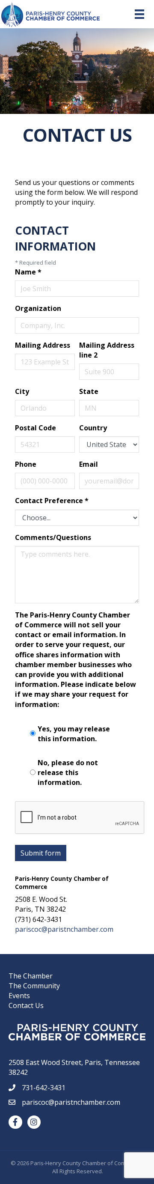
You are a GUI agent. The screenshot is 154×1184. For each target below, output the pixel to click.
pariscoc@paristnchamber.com (64, 929)
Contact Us (26, 1005)
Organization (38, 308)
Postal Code (35, 427)
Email (88, 464)
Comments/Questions (53, 537)
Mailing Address (42, 345)
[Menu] (139, 14)
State (88, 391)
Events (19, 995)
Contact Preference (52, 500)
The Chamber (31, 976)
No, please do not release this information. (68, 772)
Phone (25, 464)
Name (28, 272)
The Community (34, 985)
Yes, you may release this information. (74, 733)
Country (93, 427)
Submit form (41, 853)
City (22, 391)
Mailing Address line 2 (106, 350)
